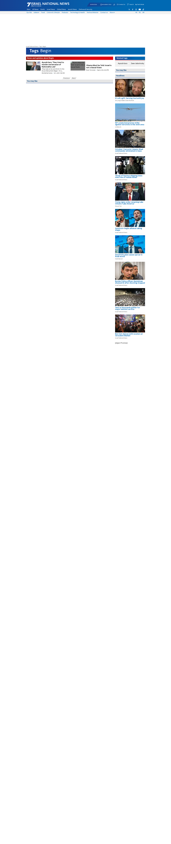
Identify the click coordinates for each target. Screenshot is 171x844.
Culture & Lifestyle (53, 12)
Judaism (36, 12)
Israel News (51, 9)
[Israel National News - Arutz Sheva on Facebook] (132, 9)
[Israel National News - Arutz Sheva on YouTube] (140, 9)
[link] (130, 99)
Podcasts (65, 12)
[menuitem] (28, 9)
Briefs (43, 9)
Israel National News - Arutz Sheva (43, 5)
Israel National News (32, 46)
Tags (40, 46)
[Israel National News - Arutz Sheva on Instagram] (136, 9)
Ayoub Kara (122, 63)
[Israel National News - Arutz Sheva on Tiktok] (143, 9)
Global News (61, 9)
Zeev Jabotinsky (137, 63)
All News (35, 9)
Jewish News (72, 9)
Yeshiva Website (92, 12)
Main (28, 9)
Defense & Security (85, 9)
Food (43, 12)
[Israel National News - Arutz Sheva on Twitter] (129, 9)
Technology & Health (77, 12)
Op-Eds (29, 12)
